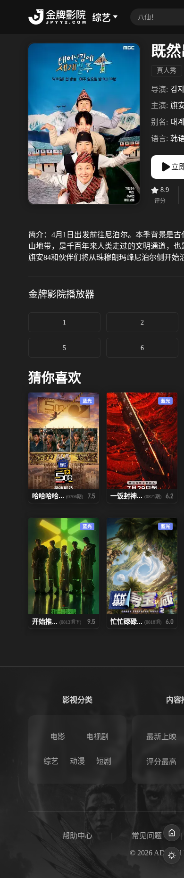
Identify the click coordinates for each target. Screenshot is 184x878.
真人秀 (166, 70)
